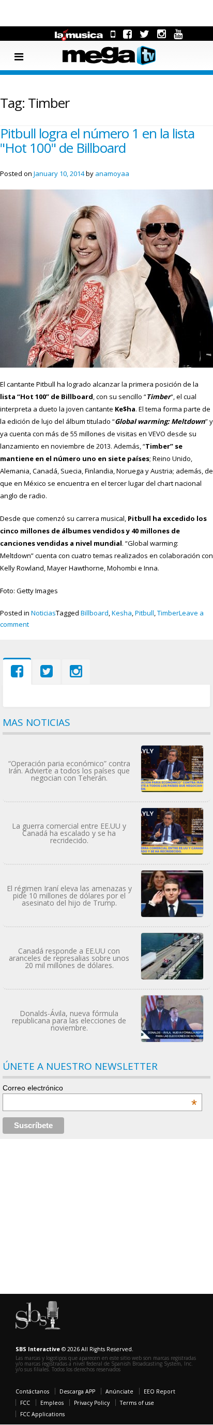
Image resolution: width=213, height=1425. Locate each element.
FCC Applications (42, 1414)
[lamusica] (79, 34)
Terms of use (137, 1402)
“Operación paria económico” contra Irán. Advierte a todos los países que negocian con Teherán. (69, 770)
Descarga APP (77, 1391)
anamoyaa (112, 173)
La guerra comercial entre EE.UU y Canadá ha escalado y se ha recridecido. (69, 833)
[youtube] (178, 34)
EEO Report (159, 1391)
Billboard (95, 613)
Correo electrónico (100, 1088)
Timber (168, 613)
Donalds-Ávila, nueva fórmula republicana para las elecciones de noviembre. (69, 1020)
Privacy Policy (92, 1402)
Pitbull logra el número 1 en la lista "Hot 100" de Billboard (97, 140)
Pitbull (144, 613)
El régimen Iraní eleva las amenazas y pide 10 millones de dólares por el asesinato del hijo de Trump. (69, 895)
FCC (25, 1402)
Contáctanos (32, 1391)
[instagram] (161, 34)
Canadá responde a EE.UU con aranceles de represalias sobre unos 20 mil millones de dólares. (69, 958)
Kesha (122, 613)
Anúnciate (119, 1391)
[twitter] (144, 34)
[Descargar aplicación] (113, 34)
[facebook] (127, 34)
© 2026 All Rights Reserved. (74, 1349)
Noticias (43, 613)
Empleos (52, 1402)
